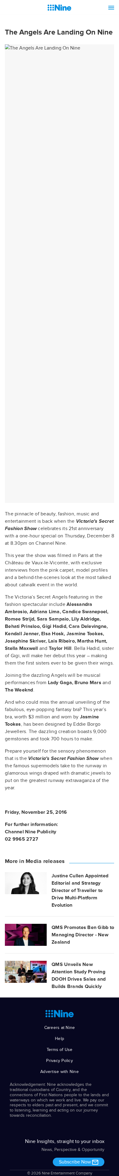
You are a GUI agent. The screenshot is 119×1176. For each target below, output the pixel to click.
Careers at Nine (59, 1027)
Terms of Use (60, 1049)
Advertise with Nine (59, 1071)
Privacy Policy (59, 1060)
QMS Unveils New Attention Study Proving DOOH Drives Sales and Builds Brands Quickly (79, 975)
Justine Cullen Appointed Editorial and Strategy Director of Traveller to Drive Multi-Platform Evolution (80, 890)
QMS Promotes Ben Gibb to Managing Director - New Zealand (83, 935)
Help (59, 1038)
